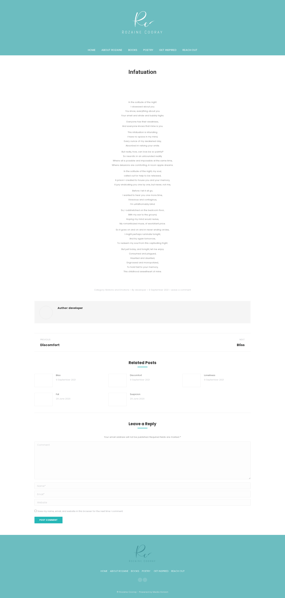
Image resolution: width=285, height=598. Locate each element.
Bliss (58, 375)
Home (104, 571)
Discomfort (136, 375)
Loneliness (209, 375)
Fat (57, 394)
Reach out (178, 571)
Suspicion (135, 394)
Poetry (146, 571)
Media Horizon (160, 592)
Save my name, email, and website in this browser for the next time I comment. (80, 511)
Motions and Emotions (117, 289)
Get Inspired (161, 571)
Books (135, 571)
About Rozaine (119, 571)
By (139, 289)
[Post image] (43, 380)
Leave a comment (181, 289)
